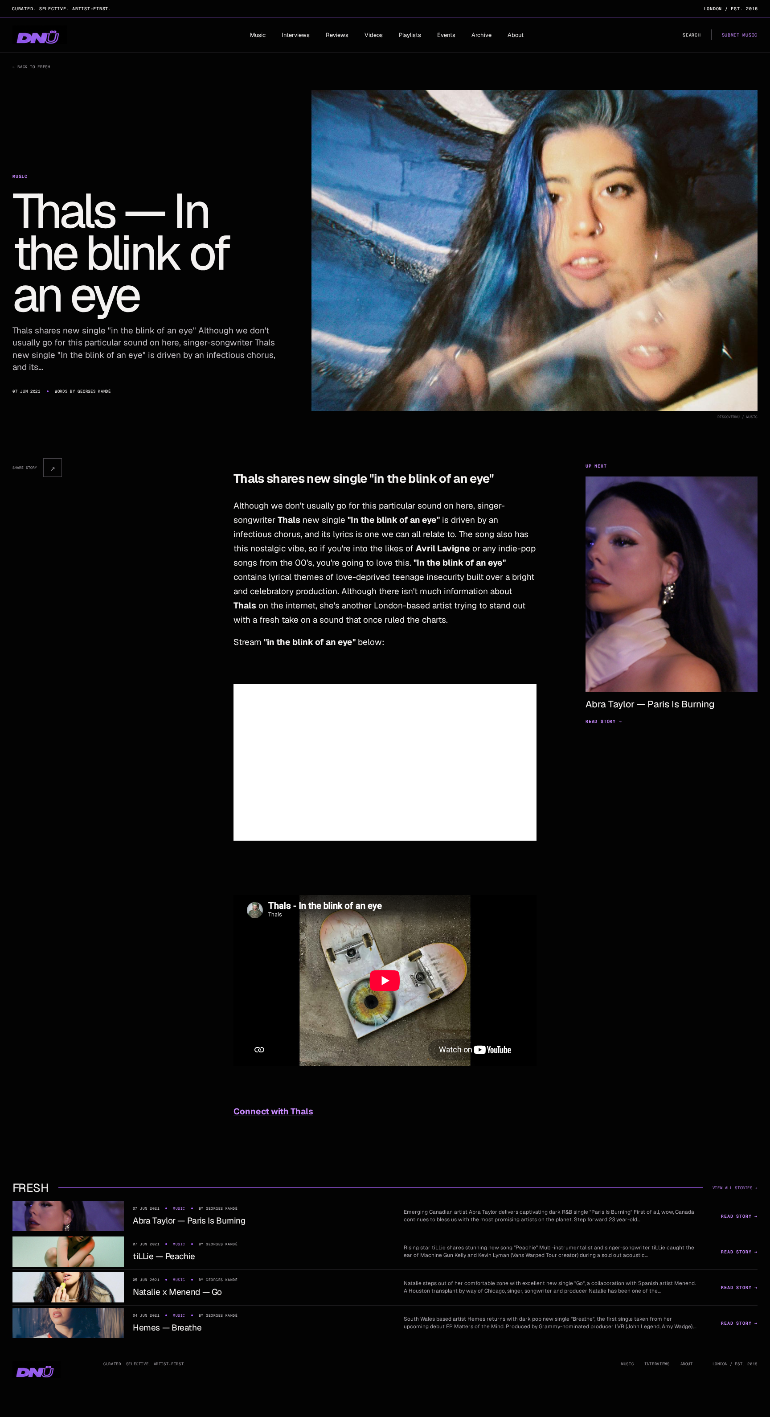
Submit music (740, 35)
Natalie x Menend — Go (177, 1292)
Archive (481, 35)
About (516, 35)
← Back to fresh (31, 67)
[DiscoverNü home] (39, 34)
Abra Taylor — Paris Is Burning (189, 1220)
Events (446, 35)
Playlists (410, 35)
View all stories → (735, 1188)
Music (258, 35)
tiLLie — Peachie (164, 1256)
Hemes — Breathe (167, 1327)
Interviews (296, 35)
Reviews (337, 35)
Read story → (604, 721)
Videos (374, 35)
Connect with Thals (273, 1111)
